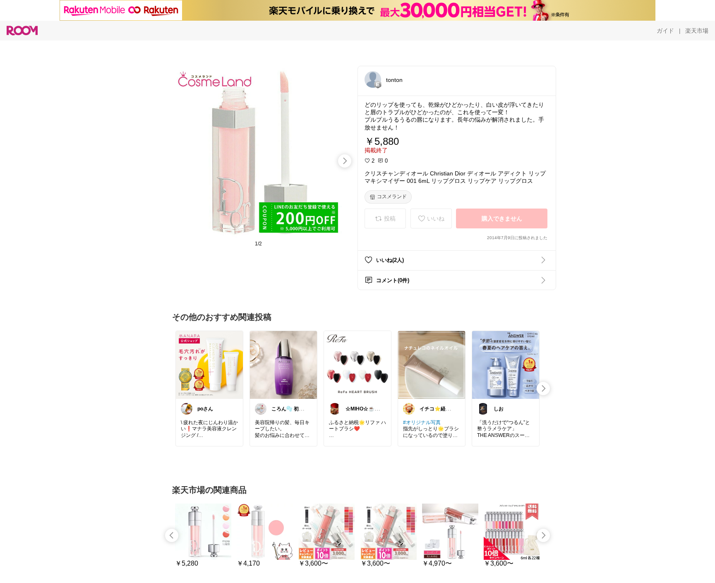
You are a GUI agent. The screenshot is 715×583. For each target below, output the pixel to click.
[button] (373, 79)
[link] (209, 364)
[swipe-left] (171, 535)
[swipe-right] (344, 161)
